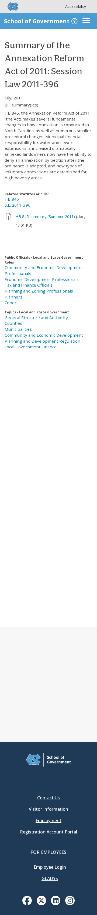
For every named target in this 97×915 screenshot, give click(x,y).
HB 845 (12, 199)
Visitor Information (48, 809)
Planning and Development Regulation (42, 341)
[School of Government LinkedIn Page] (55, 904)
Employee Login (50, 867)
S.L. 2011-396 (17, 205)
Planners (13, 297)
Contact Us (48, 798)
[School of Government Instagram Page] (70, 904)
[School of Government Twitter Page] (41, 904)
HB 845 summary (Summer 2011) (45, 216)
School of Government (37, 21)
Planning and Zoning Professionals (39, 291)
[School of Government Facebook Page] (27, 904)
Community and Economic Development (44, 335)
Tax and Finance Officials (29, 285)
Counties (13, 323)
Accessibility (75, 6)
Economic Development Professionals (42, 279)
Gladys (49, 878)
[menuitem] (27, 900)
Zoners (12, 302)
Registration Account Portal (48, 832)
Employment (48, 820)
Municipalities (18, 329)
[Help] (74, 21)
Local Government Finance (31, 346)
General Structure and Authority (36, 317)
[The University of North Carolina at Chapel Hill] (9, 6)
